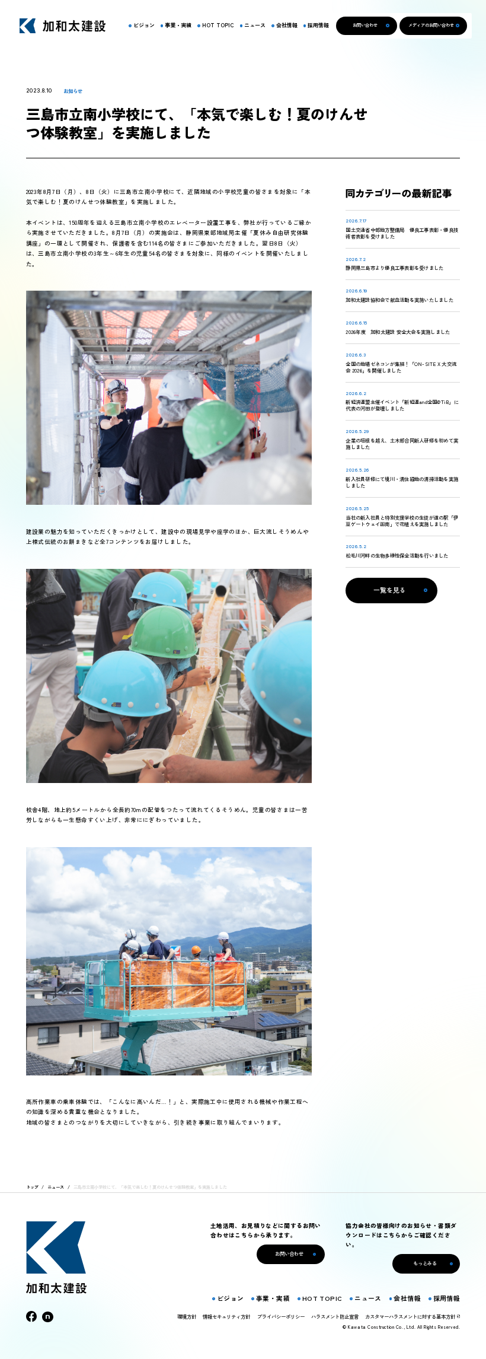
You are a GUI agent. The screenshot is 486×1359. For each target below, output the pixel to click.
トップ (32, 1187)
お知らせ (72, 90)
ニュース (55, 1187)
